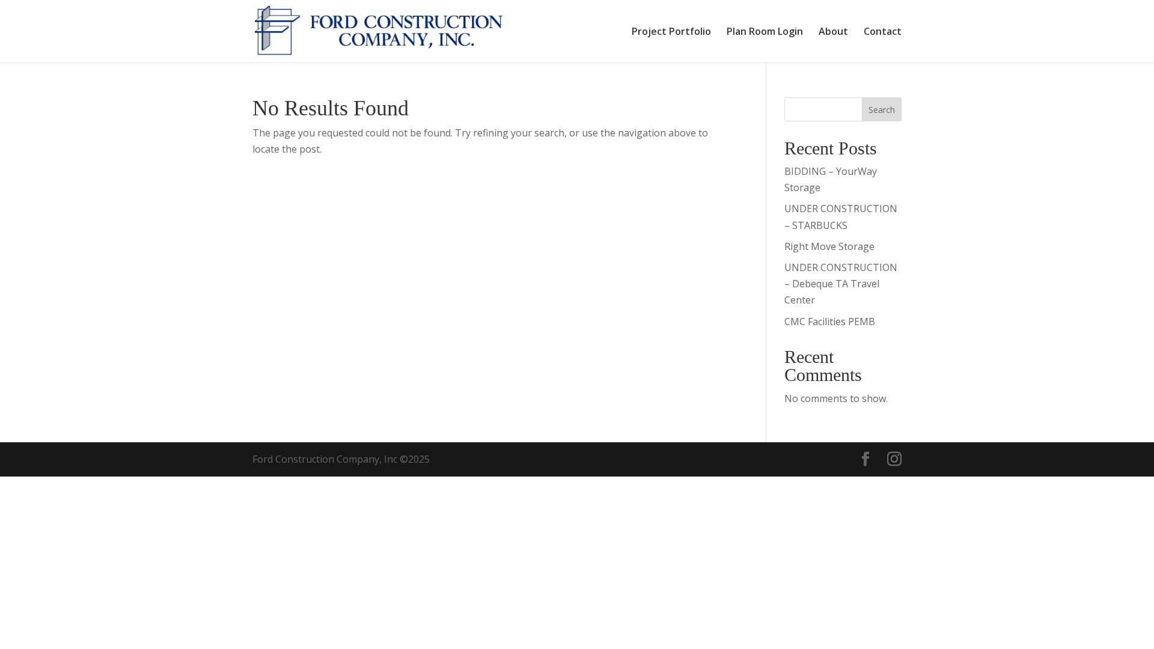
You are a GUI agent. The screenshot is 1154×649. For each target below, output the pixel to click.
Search (882, 109)
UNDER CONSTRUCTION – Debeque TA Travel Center (840, 283)
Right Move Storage (829, 246)
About (833, 32)
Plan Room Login (765, 32)
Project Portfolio (671, 32)
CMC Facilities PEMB (829, 321)
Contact (883, 32)
